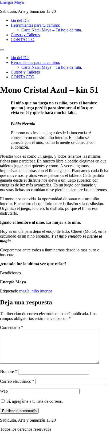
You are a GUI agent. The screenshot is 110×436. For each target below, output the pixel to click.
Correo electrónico (17, 381)
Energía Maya (12, 2)
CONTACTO (22, 39)
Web (4, 391)
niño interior (42, 291)
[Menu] (2, 50)
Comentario (11, 327)
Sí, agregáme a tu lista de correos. (34, 401)
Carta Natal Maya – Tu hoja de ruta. (51, 30)
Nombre (8, 371)
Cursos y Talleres (25, 34)
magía (24, 291)
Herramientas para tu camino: (35, 25)
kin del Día (20, 20)
